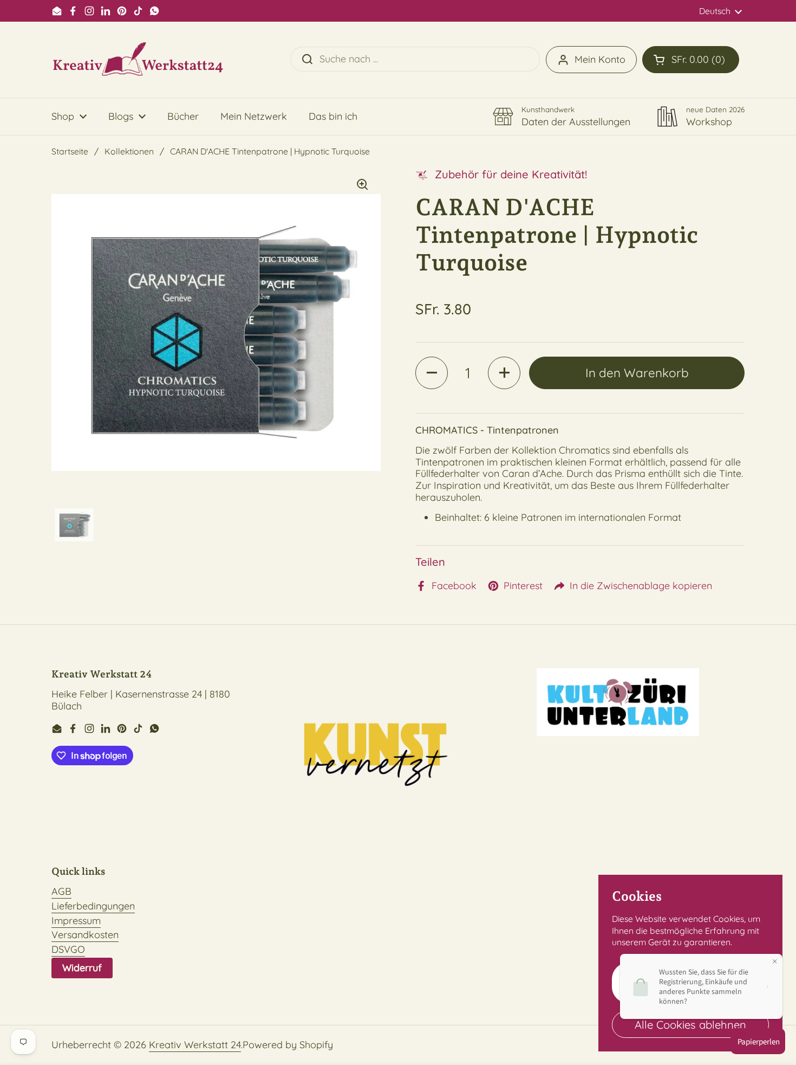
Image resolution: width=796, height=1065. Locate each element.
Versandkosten (85, 934)
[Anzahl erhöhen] (504, 373)
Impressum (76, 920)
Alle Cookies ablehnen (690, 1024)
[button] (690, 59)
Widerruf (82, 967)
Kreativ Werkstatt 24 (195, 1044)
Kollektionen (129, 151)
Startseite (69, 151)
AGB (61, 891)
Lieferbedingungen (93, 906)
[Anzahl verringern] (431, 373)
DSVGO (68, 949)
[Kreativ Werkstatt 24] (138, 60)
